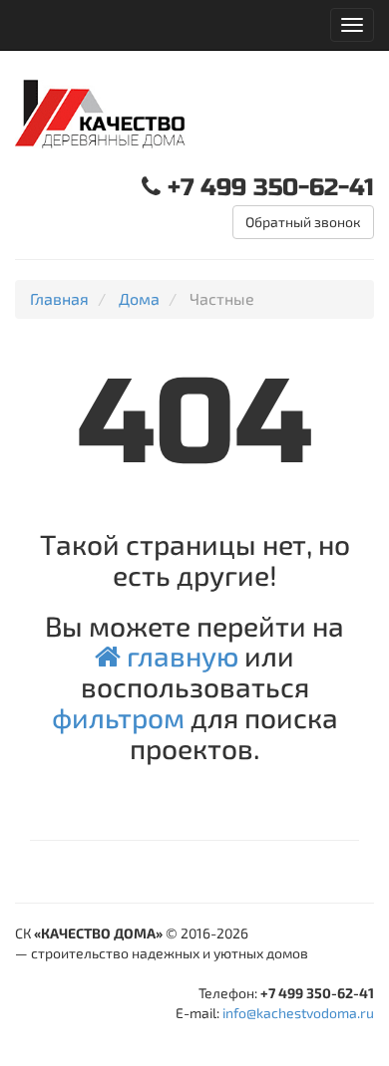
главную (179, 655)
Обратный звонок (303, 221)
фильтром (118, 717)
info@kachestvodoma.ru (298, 1012)
